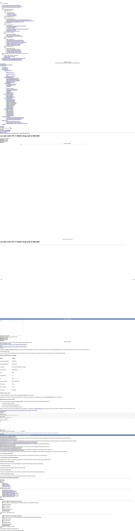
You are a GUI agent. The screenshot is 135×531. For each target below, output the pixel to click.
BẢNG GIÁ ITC (5, 120)
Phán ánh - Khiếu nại (7, 486)
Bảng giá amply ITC (18, 122)
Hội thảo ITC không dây (12, 14)
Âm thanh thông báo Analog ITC (25, 19)
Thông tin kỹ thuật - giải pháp (22, 53)
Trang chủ (2, 133)
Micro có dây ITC (17, 35)
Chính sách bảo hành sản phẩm (9, 494)
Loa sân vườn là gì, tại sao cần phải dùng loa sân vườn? (10, 448)
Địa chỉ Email (2, 416)
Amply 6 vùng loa (17, 45)
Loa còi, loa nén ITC (10, 88)
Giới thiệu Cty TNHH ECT (17, 6)
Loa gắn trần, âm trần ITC (11, 84)
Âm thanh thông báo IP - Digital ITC (27, 20)
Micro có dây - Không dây (9, 32)
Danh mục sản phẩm (16, 7)
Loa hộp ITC (8, 86)
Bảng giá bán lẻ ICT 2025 (8, 490)
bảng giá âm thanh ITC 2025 (9, 410)
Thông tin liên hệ (18, 60)
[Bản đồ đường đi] (5, 510)
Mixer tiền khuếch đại (19, 40)
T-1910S (6, 337)
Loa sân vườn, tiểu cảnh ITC (11, 90)
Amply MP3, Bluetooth (20, 41)
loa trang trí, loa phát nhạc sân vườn (11, 349)
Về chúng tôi (5, 483)
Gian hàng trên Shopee (18, 59)
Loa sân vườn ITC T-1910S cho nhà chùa (8, 437)
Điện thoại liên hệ (3, 414)
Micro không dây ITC (19, 36)
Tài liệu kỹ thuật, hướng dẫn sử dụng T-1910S (28, 410)
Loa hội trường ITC (18, 51)
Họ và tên (2, 412)
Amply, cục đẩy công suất (21, 42)
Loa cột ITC (8, 91)
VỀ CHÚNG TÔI (5, 68)
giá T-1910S (17, 410)
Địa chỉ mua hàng (3, 132)
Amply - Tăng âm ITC (8, 37)
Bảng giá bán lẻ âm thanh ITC (19, 58)
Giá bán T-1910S (23, 395)
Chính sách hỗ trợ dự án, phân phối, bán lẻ (11, 493)
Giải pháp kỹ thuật (17, 119)
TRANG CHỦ (17, 5)
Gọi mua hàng (5, 130)
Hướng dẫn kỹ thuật (18, 118)
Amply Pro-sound (17, 50)
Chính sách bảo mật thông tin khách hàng (10, 495)
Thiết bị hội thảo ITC (8, 10)
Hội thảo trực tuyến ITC (12, 15)
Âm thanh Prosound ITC (8, 46)
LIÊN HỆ (3, 124)
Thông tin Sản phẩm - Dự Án (9, 56)
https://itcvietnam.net (39, 408)
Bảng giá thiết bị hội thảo (22, 123)
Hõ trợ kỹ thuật (7, 57)
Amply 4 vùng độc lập (19, 43)
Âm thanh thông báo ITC (8, 16)
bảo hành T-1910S (19, 401)
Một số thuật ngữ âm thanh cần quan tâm (7, 445)
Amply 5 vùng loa (17, 44)
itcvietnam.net (9, 509)
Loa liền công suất (17, 52)
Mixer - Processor (17, 49)
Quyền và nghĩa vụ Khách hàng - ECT (10, 492)
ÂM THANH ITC (5, 69)
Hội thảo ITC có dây (11, 13)
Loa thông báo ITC (7, 22)
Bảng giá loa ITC (17, 121)
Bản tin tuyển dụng (6, 485)
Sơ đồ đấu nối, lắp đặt (20, 117)
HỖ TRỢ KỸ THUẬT (6, 116)
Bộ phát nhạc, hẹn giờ (20, 21)
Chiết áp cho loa (9, 93)
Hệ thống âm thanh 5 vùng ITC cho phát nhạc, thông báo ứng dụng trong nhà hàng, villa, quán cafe (18, 442)
